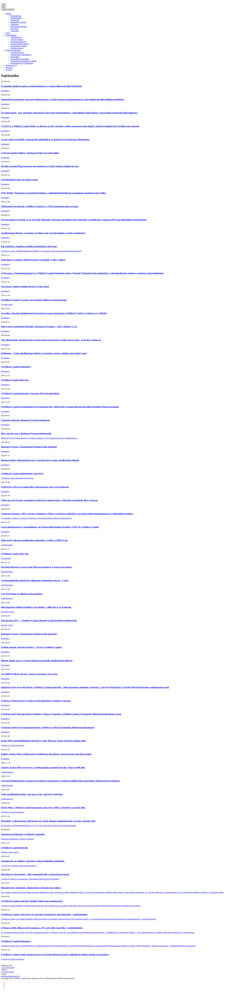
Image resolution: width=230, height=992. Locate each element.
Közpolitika (15, 57)
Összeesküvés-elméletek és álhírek (24, 61)
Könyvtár (9, 68)
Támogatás (15, 31)
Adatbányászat (16, 37)
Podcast (9, 70)
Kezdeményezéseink (18, 22)
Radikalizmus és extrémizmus (22, 63)
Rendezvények (11, 65)
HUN (3, 4)
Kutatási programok (13, 50)
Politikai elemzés (17, 48)
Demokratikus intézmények (21, 55)
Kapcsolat (14, 29)
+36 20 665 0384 (7, 968)
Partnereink (15, 20)
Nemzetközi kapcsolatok (20, 59)
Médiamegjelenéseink (19, 27)
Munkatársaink (16, 18)
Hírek (8, 33)
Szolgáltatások (11, 35)
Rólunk (8, 14)
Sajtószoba (15, 24)
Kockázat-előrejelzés (18, 42)
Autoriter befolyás (17, 52)
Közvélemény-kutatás (19, 46)
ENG (3, 7)
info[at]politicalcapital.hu (10, 976)
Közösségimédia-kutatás (20, 44)
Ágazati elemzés (17, 39)
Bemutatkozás (16, 16)
